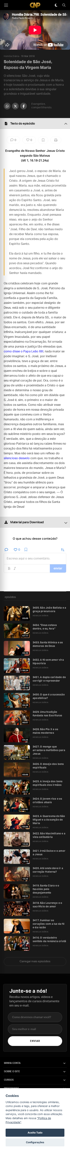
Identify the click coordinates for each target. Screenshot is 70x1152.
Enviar (35, 1041)
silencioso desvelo (17, 458)
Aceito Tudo (35, 1132)
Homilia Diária (11, 56)
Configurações (35, 1142)
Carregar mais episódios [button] (35, 961)
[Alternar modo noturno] (56, 5)
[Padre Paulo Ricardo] (35, 5)
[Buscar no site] (64, 5)
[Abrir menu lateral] (6, 5)
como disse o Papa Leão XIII (23, 351)
